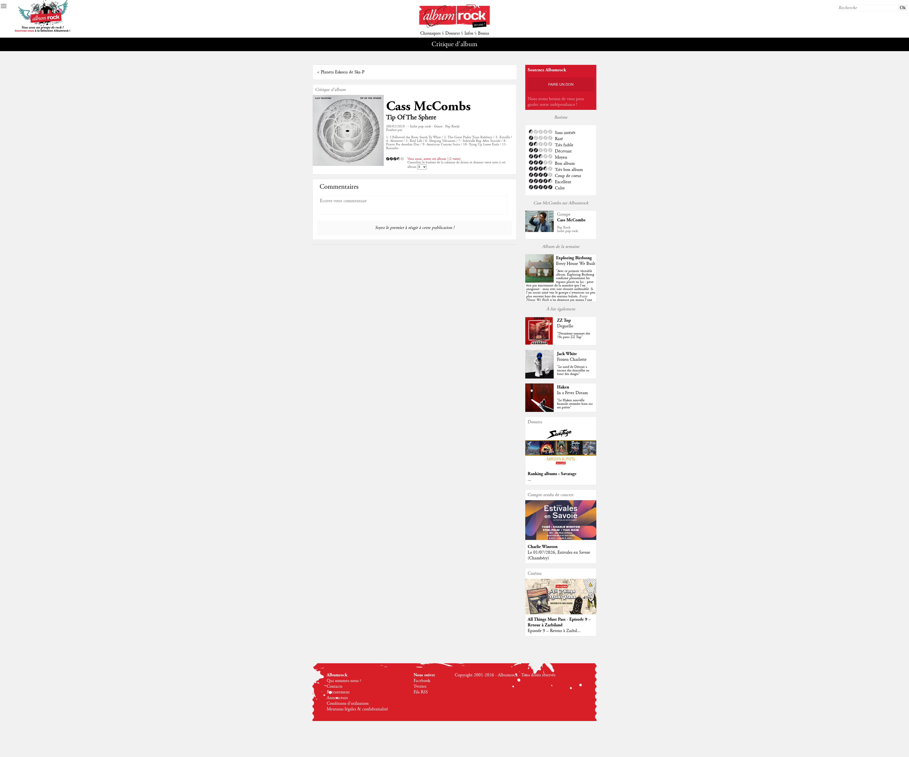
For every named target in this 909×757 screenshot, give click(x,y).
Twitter (420, 686)
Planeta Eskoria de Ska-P (342, 72)
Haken (563, 387)
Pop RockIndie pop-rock (567, 229)
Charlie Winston (542, 546)
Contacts (334, 686)
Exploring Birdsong (574, 258)
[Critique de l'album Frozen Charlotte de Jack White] (539, 377)
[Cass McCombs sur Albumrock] (539, 231)
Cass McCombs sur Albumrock (560, 203)
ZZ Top (564, 320)
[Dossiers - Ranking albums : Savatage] (560, 466)
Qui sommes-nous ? (344, 681)
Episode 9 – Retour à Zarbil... (554, 631)
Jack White (567, 353)
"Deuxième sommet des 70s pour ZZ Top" (573, 335)
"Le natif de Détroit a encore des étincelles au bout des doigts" (573, 370)
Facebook (422, 681)
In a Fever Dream (572, 393)
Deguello (565, 326)
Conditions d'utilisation (348, 703)
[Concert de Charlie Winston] (560, 539)
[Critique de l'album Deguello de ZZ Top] (539, 344)
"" (560, 291)
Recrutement (338, 692)
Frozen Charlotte (572, 359)
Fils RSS (421, 692)
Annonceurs (337, 698)
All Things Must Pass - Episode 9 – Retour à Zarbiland (559, 622)
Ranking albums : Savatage (552, 473)
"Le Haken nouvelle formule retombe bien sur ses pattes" (575, 404)
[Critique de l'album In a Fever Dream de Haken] (539, 411)
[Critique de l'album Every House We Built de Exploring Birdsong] (539, 281)
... (529, 479)
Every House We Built (575, 264)
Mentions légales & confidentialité (357, 709)
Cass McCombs (428, 106)
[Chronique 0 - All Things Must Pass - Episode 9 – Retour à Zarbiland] (560, 600)
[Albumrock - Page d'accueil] (454, 26)
